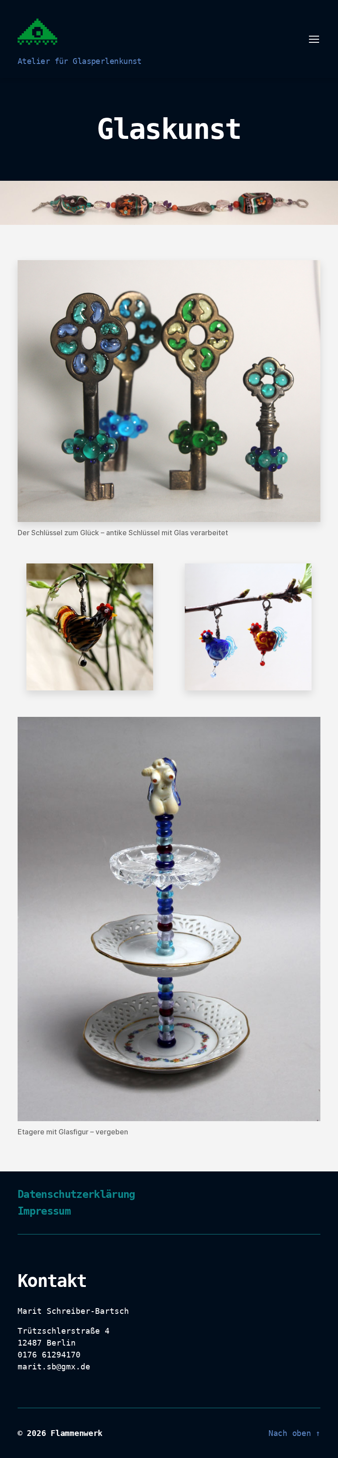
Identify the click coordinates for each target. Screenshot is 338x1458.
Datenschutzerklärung (76, 1194)
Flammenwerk (77, 1433)
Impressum (44, 1211)
